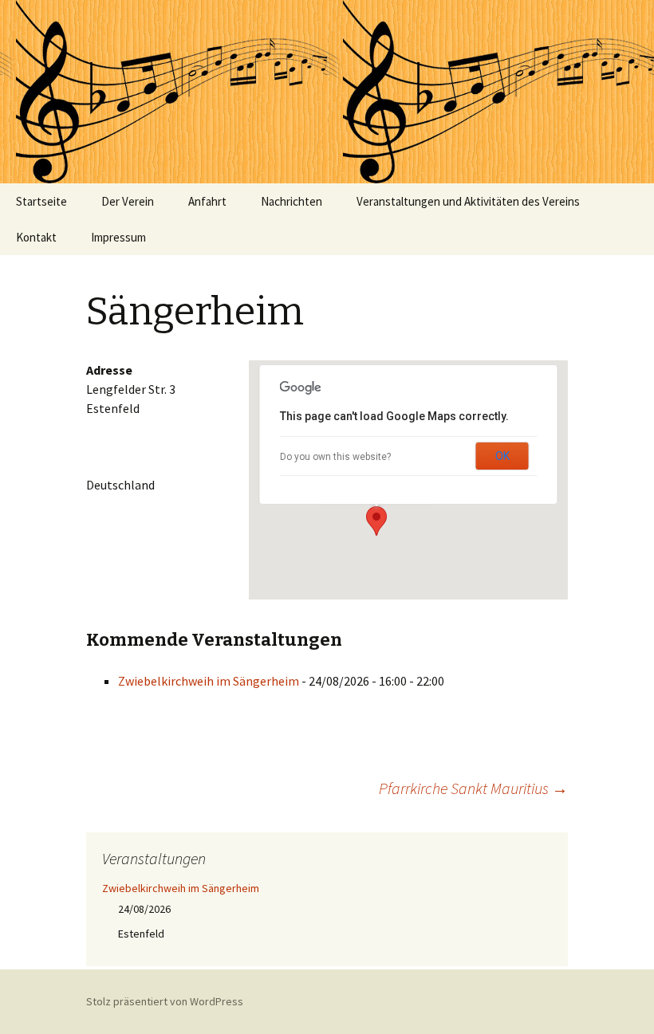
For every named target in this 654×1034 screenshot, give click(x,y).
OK (502, 456)
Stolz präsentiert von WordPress (164, 1001)
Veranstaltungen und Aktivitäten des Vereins (468, 201)
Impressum (118, 237)
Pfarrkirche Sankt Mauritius (473, 788)
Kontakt (36, 237)
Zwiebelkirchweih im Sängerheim (208, 681)
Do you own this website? (335, 456)
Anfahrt (207, 201)
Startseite (41, 201)
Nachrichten (291, 201)
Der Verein (127, 201)
